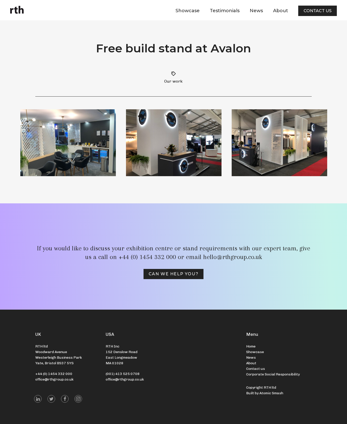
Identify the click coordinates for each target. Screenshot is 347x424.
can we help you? (174, 273)
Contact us (318, 10)
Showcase (188, 10)
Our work (173, 81)
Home (251, 346)
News (256, 10)
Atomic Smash (271, 393)
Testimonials (225, 10)
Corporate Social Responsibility (273, 374)
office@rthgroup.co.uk (54, 379)
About (280, 10)
